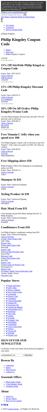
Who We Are (11, 370)
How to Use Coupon (14, 401)
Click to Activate (7, 172)
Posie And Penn (14, 286)
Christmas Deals (12, 386)
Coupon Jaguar (13, 409)
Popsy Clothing (14, 290)
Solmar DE (12, 303)
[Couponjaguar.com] (14, 12)
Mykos (10, 329)
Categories (14, 17)
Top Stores (5, 17)
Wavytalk (11, 314)
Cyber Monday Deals (14, 384)
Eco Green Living (15, 292)
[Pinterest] (3, 405)
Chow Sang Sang (15, 327)
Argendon (12, 299)
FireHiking (12, 322)
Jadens (10, 316)
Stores (8, 368)
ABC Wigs (12, 288)
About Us (9, 396)
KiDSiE (11, 333)
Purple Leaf (12, 335)
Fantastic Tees (13, 320)
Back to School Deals (26, 17)
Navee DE (12, 331)
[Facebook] (2, 405)
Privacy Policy (11, 399)
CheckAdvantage (14, 301)
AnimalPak (12, 324)
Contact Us (10, 372)
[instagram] (5, 405)
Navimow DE (13, 305)
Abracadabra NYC (15, 309)
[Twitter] (7, 405)
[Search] (25, 14)
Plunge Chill (13, 296)
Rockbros (12, 312)
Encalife (11, 318)
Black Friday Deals (13, 382)
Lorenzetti (12, 294)
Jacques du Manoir (15, 307)
